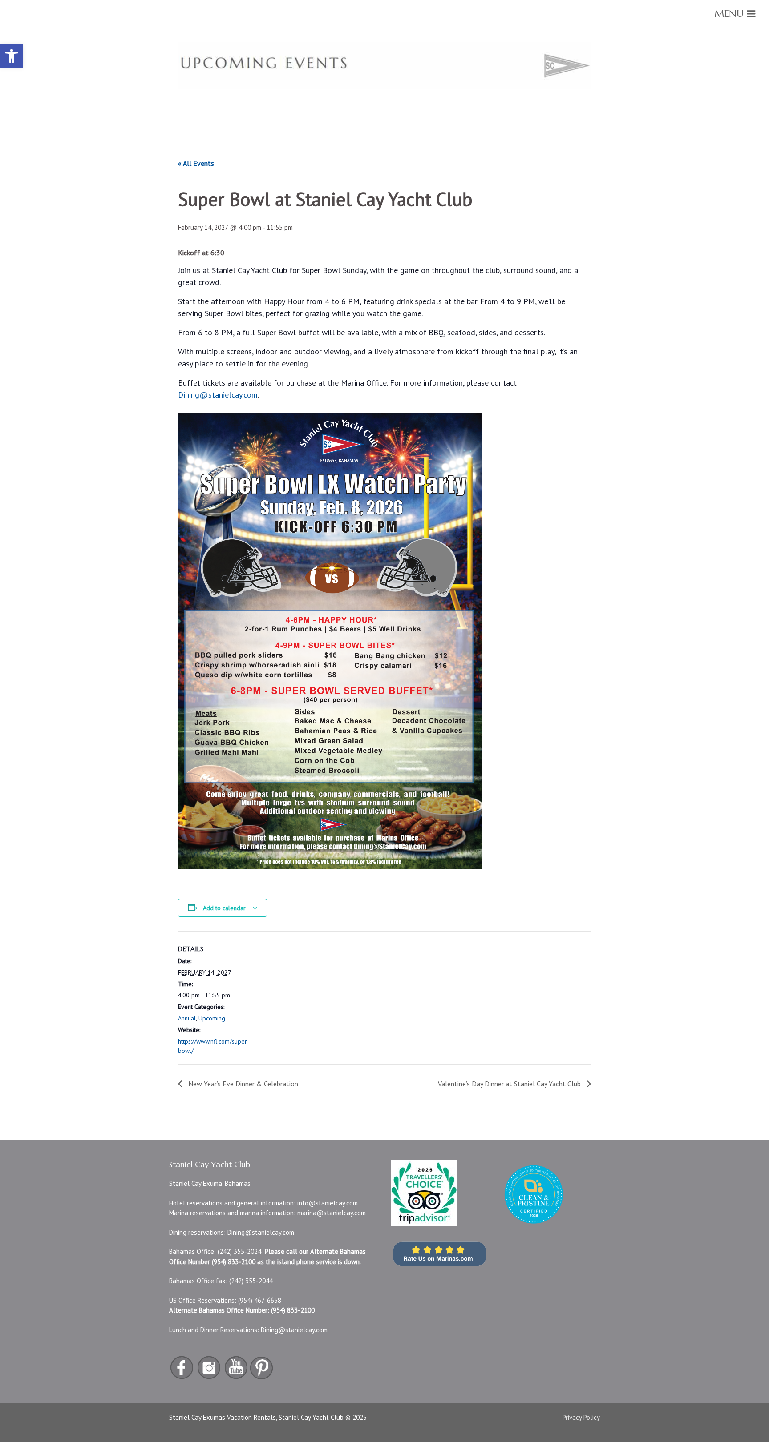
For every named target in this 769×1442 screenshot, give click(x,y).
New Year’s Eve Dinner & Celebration (242, 1083)
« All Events (196, 163)
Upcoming (211, 1018)
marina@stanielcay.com (331, 1213)
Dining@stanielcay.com (260, 1232)
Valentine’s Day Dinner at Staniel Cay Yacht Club (510, 1083)
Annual (187, 1018)
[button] (11, 56)
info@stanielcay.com (327, 1203)
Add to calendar (224, 908)
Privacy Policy (581, 1417)
